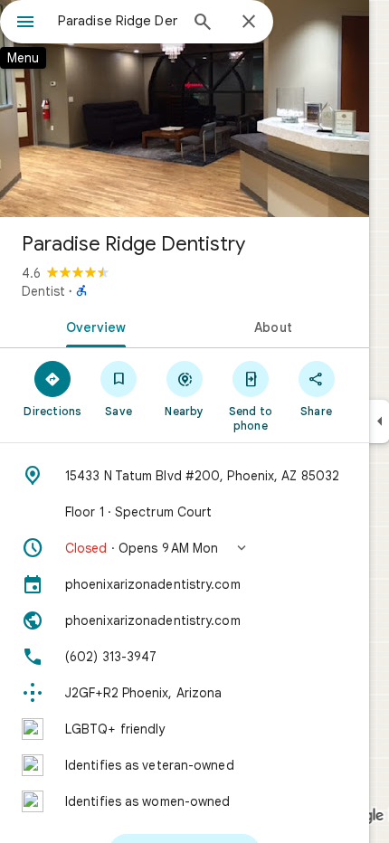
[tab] (92, 325)
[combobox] (117, 21)
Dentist (43, 291)
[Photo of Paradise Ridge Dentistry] (184, 108)
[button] (184, 548)
